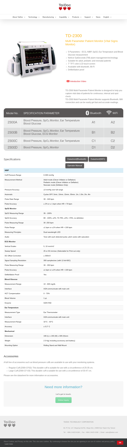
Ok (120, 443)
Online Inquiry (63, 400)
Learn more (9, 444)
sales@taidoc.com (112, 432)
